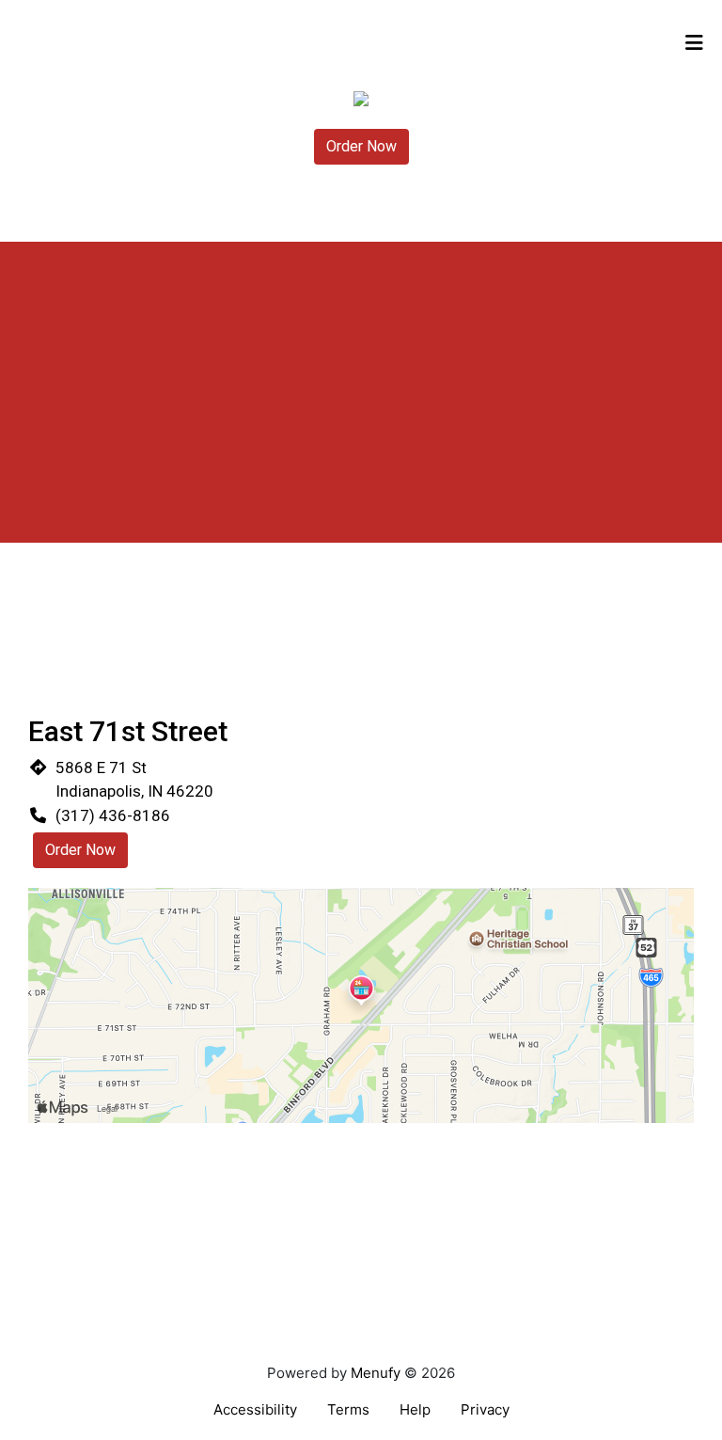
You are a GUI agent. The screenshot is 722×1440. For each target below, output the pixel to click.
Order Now (361, 146)
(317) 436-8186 (112, 815)
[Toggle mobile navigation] (694, 42)
